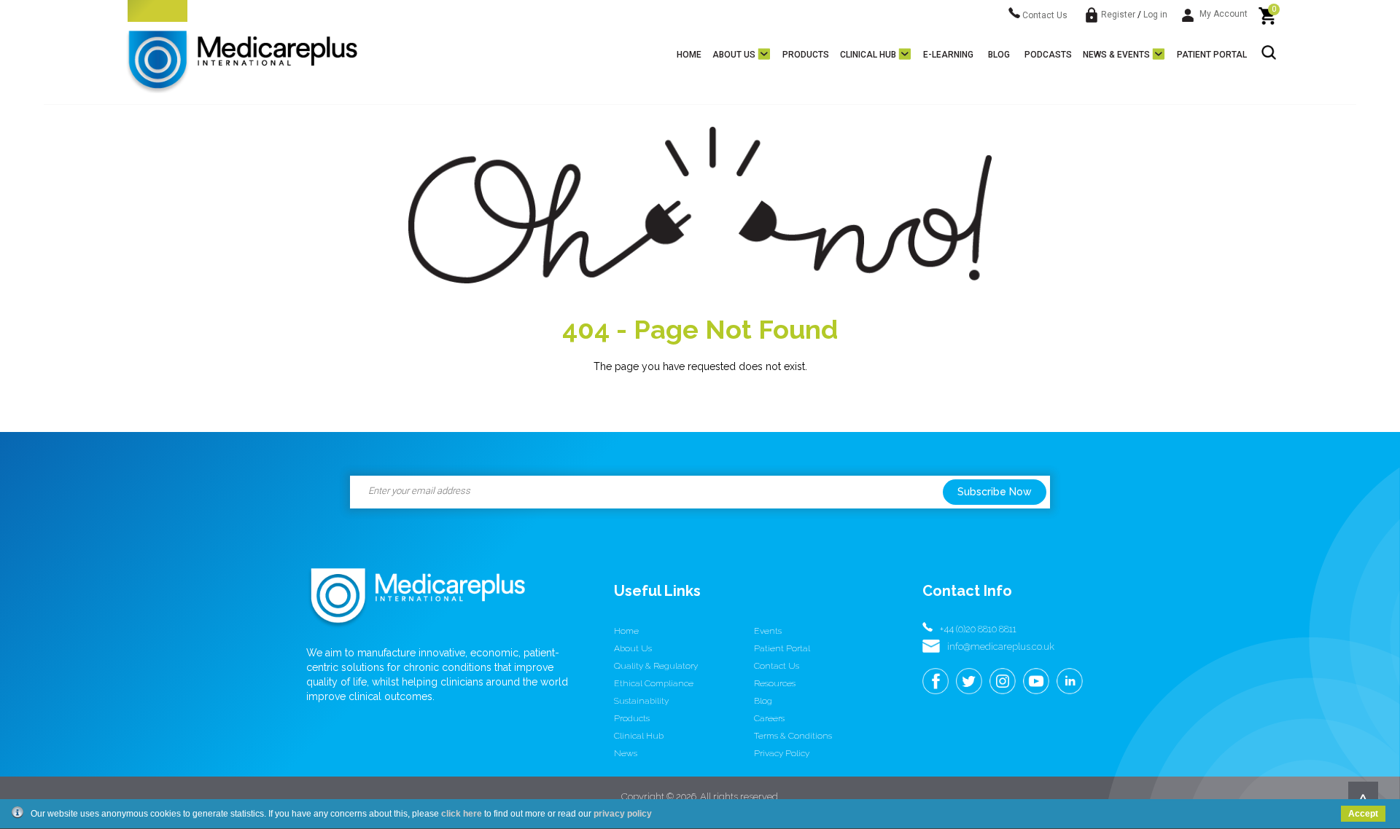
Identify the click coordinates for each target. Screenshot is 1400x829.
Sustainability (641, 701)
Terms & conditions (793, 736)
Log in (1155, 14)
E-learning (948, 55)
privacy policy (623, 814)
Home (689, 55)
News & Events (1116, 55)
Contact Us (1044, 15)
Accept (1363, 814)
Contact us (776, 666)
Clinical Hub (868, 55)
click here (461, 814)
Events (768, 631)
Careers (769, 718)
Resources (775, 683)
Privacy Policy (781, 753)
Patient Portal (1212, 55)
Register (1118, 14)
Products (805, 55)
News (625, 753)
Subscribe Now (994, 492)
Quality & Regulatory (656, 666)
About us (733, 55)
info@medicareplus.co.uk (1000, 646)
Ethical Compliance (653, 683)
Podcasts (1048, 55)
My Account (1222, 14)
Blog (999, 55)
